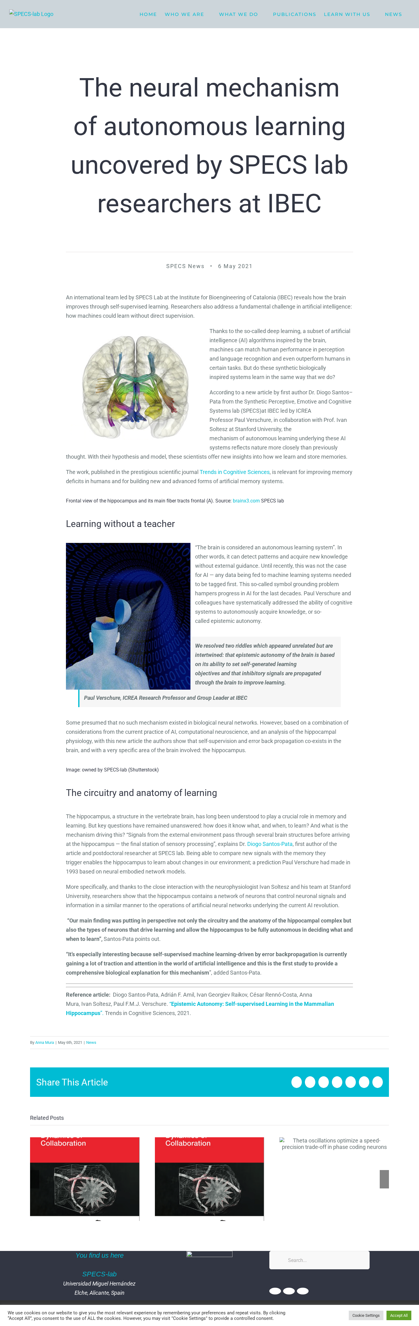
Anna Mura (44, 1042)
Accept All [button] (399, 1315)
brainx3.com (246, 501)
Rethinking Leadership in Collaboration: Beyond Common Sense (209, 1179)
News (91, 1042)
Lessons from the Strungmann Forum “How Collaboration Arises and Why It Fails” (85, 1179)
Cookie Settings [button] (366, 1315)
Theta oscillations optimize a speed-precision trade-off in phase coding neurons (334, 1143)
